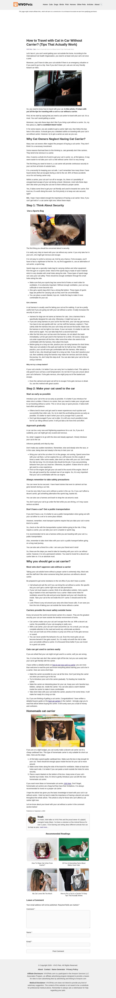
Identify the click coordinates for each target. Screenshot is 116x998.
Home (45, 4)
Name (29, 932)
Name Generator (58, 969)
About (97, 4)
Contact (47, 969)
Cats (51, 4)
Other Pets (81, 4)
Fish (67, 4)
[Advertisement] (58, 25)
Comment (30, 909)
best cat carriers (54, 701)
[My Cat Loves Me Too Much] (42, 890)
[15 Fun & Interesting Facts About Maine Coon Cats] (74, 860)
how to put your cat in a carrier (63, 665)
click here (67, 783)
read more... (44, 827)
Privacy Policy (72, 969)
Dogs (56, 4)
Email (29, 942)
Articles (90, 4)
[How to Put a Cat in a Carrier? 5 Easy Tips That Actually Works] (74, 890)
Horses (73, 4)
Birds (61, 4)
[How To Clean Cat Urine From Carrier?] (42, 860)
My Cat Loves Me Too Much (42, 893)
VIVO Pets (29, 49)
